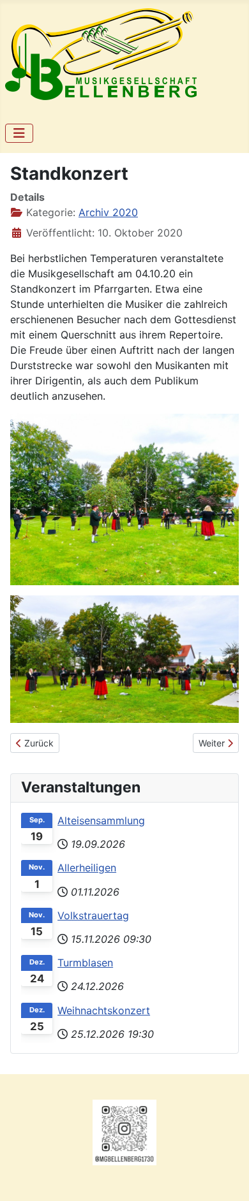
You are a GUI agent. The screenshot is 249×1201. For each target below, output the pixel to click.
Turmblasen (85, 962)
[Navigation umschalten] (19, 133)
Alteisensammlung (101, 820)
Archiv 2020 (108, 212)
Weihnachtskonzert (103, 1010)
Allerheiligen (86, 867)
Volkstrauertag (93, 915)
